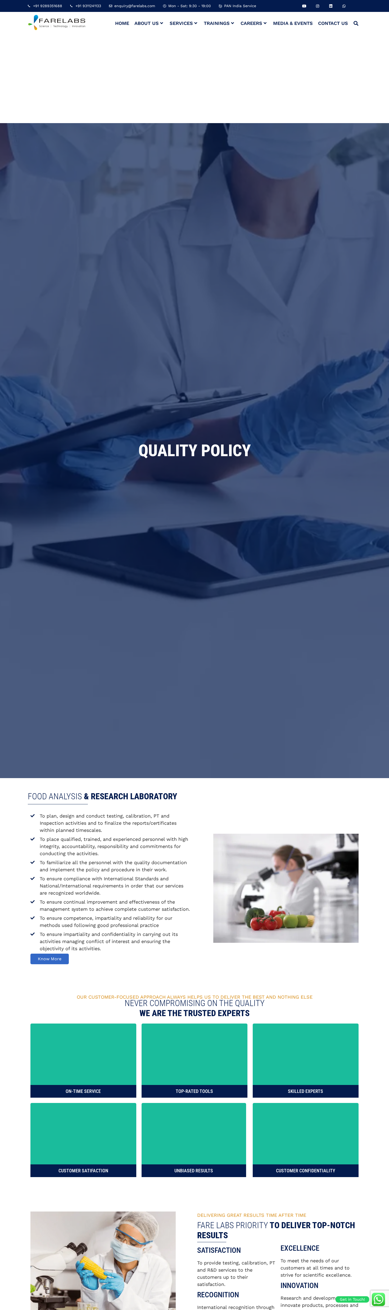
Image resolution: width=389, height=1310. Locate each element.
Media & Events (293, 23)
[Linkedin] (330, 6)
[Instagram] (317, 6)
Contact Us (333, 23)
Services (181, 23)
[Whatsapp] (344, 6)
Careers (251, 23)
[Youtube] (304, 6)
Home (122, 23)
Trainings (217, 23)
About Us (146, 23)
